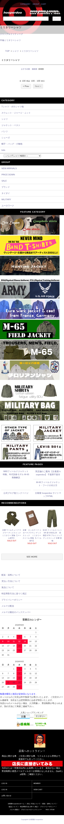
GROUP (36, 4)
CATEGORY (25, 4)
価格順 (34, 69)
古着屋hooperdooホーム (16, 803)
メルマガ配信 (14, 809)
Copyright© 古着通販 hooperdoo (32, 819)
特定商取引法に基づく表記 (29, 806)
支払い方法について (33, 803)
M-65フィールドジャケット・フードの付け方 (48, 484)
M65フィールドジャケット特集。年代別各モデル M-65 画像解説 (16, 474)
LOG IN (4, 783)
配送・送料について (49, 803)
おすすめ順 (25, 69)
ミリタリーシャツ (30, 51)
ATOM (52, 809)
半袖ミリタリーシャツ (10, 40)
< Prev (26, 86)
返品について (13, 806)
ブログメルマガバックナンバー (31, 809)
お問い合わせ (6, 796)
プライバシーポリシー (47, 806)
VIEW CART (37, 789)
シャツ (16, 51)
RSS (47, 809)
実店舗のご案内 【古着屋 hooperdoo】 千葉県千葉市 (48, 473)
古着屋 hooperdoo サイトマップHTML (48, 494)
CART (43, 4)
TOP (7, 51)
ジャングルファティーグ (11, 34)
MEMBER (36, 783)
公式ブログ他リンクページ (15, 493)
